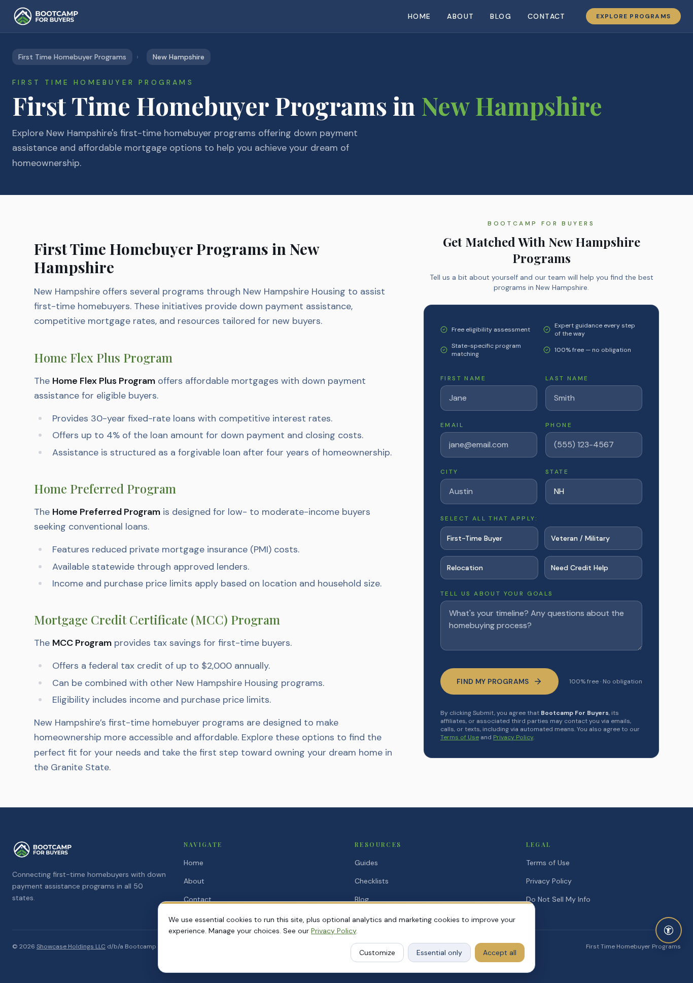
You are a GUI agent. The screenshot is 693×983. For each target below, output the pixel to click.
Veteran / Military (580, 538)
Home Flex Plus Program (103, 357)
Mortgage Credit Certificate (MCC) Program (157, 619)
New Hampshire (178, 56)
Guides (366, 862)
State (557, 472)
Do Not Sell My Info (558, 899)
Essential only (439, 952)
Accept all (499, 952)
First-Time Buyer (474, 538)
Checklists (372, 881)
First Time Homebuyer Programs (72, 56)
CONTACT (547, 16)
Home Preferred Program (105, 488)
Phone (558, 425)
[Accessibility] (668, 930)
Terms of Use (459, 737)
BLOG (500, 16)
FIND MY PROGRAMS (493, 681)
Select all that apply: (489, 518)
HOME (419, 16)
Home (193, 862)
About (194, 881)
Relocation (465, 567)
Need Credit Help (579, 567)
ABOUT (460, 16)
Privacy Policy (513, 737)
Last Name (567, 378)
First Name (463, 378)
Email (452, 425)
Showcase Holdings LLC (71, 946)
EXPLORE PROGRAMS (633, 16)
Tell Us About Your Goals (496, 593)
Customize (377, 952)
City (449, 472)
